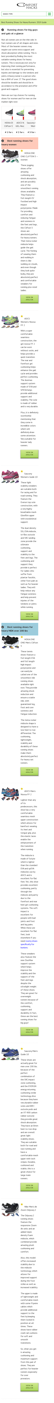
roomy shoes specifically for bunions (29, 944)
